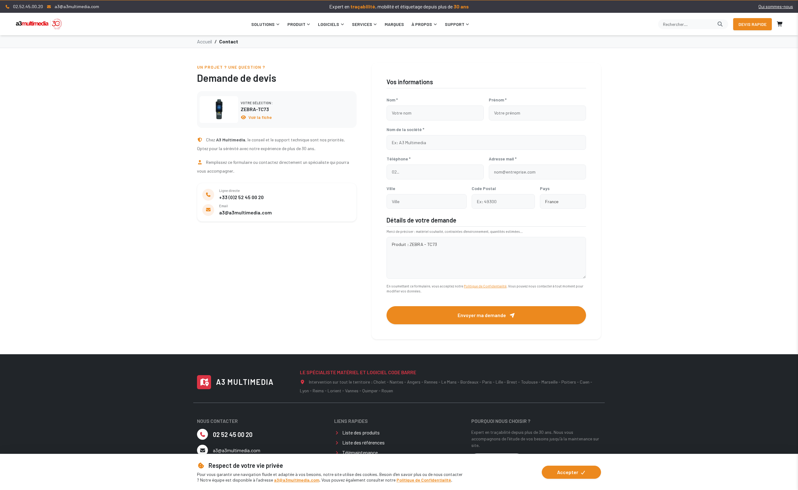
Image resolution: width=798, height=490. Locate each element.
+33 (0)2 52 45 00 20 (241, 197)
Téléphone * (399, 158)
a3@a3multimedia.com (296, 480)
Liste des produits (361, 432)
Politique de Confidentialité (424, 480)
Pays (545, 188)
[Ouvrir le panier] (780, 24)
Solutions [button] (263, 24)
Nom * (392, 99)
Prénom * (498, 99)
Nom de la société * (405, 129)
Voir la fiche (260, 117)
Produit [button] (296, 24)
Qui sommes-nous (775, 6)
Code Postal (484, 188)
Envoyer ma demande (482, 315)
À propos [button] (421, 24)
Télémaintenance (360, 452)
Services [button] (362, 24)
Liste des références (363, 442)
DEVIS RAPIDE (752, 24)
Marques (394, 24)
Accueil (204, 41)
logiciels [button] (328, 24)
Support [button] (454, 24)
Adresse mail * (503, 158)
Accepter (568, 472)
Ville (391, 188)
